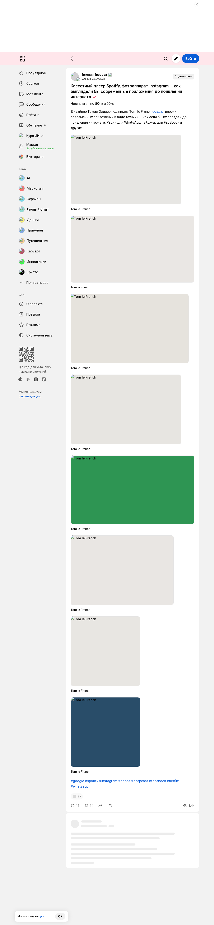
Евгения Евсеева (94, 75)
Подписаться (183, 76)
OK (60, 916)
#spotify (91, 781)
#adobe (124, 781)
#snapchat (139, 781)
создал (158, 111)
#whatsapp (79, 786)
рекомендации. (30, 396)
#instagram (108, 781)
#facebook (157, 781)
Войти (190, 58)
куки (41, 916)
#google (77, 781)
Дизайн (86, 78)
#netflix (173, 781)
